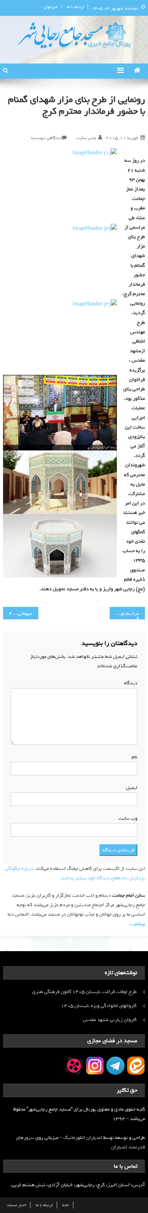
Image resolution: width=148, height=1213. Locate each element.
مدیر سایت (86, 138)
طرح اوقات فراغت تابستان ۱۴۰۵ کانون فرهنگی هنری (84, 992)
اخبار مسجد (16, 1205)
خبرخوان (51, 6)
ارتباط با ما (75, 6)
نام (133, 757)
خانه (65, 1205)
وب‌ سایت (127, 818)
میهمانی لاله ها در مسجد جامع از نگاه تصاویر (18, 613)
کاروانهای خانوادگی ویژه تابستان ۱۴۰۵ (99, 1006)
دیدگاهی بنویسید (46, 138)
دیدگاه (129, 683)
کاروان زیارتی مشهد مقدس (110, 1020)
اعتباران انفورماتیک (82, 1138)
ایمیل (130, 788)
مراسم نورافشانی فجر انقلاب (124, 613)
